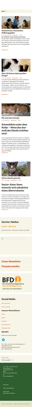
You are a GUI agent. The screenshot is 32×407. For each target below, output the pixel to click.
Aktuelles (16, 35)
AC (21, 35)
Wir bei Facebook (6, 303)
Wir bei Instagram (6, 306)
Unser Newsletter (11, 261)
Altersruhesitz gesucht (11, 178)
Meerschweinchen (6, 324)
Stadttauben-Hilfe (6, 328)
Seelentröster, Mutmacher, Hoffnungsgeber (12, 32)
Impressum (6, 384)
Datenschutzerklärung (8, 388)
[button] (3, 339)
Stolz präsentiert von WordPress (22, 403)
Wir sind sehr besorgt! (10, 118)
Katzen (3, 317)
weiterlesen (5, 50)
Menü (3, 11)
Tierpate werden (11, 266)
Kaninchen (4, 321)
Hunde (3, 314)
